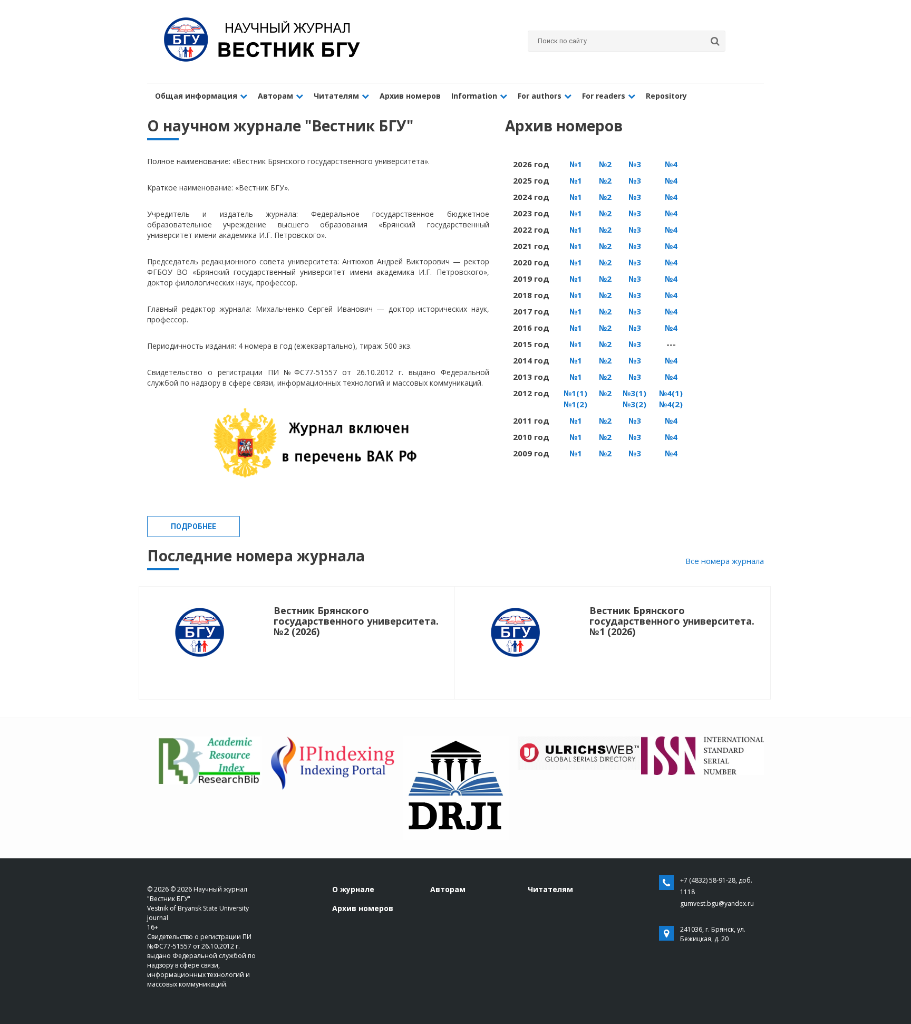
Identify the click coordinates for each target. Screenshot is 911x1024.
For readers (603, 96)
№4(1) (671, 393)
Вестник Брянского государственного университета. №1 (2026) (671, 621)
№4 (671, 164)
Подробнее (193, 526)
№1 (575, 164)
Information (474, 96)
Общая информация (196, 96)
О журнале (353, 889)
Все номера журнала (724, 561)
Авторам (275, 96)
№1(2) (575, 404)
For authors (539, 96)
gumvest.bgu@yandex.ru (717, 903)
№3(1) (634, 393)
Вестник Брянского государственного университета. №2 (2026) (356, 621)
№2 (605, 164)
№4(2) (671, 404)
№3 (634, 164)
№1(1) (575, 393)
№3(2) (634, 404)
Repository (666, 96)
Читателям (336, 96)
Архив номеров (410, 96)
